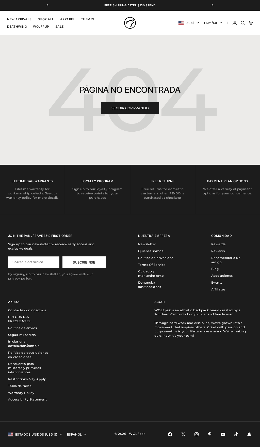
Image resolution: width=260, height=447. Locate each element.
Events (216, 282)
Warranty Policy (21, 393)
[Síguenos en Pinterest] (209, 434)
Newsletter (147, 244)
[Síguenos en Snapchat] (249, 434)
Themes (87, 19)
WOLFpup (41, 26)
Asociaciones (222, 276)
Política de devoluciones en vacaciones (28, 355)
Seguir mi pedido (22, 335)
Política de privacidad (156, 258)
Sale (59, 26)
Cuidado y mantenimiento (151, 273)
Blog (215, 269)
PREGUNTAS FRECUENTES (19, 319)
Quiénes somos (150, 251)
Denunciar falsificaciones (149, 285)
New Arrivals (19, 19)
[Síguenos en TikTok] (236, 434)
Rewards (218, 244)
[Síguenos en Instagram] (196, 434)
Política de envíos (22, 328)
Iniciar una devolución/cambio (24, 344)
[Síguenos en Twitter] (183, 434)
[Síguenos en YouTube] (222, 434)
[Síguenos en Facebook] (170, 434)
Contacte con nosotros (27, 310)
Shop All (46, 19)
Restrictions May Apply (27, 379)
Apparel (67, 19)
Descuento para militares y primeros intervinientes (24, 368)
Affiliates (218, 289)
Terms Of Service (152, 265)
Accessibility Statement (27, 399)
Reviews (218, 251)
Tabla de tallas (19, 386)
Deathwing (17, 26)
